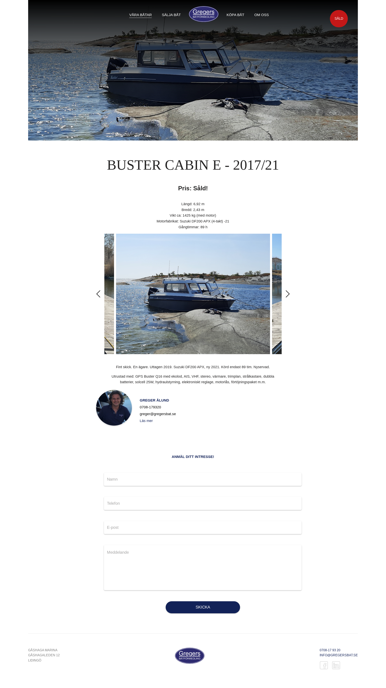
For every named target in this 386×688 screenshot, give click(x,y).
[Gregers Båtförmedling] (190, 656)
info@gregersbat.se (339, 655)
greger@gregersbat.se (158, 414)
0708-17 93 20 (330, 650)
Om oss (261, 15)
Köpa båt (235, 15)
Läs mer (146, 421)
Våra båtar (140, 15)
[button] (98, 294)
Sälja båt (171, 15)
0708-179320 (150, 407)
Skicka (203, 607)
